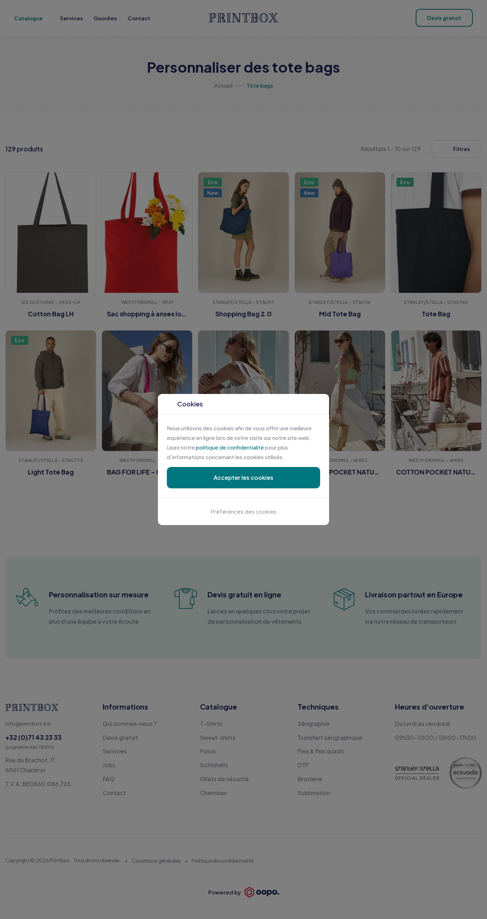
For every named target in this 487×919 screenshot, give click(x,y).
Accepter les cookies (243, 477)
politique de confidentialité (230, 447)
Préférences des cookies (243, 511)
